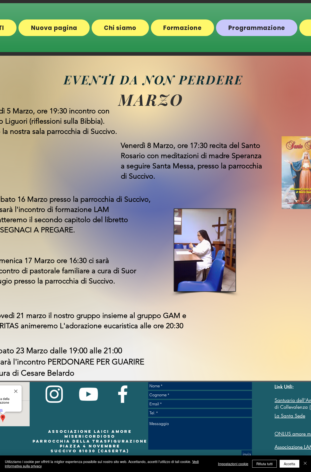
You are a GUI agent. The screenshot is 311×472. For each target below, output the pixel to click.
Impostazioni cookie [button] (233, 463)
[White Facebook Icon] (122, 394)
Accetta (289, 463)
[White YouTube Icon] (88, 394)
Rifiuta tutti (264, 463)
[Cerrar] (305, 463)
